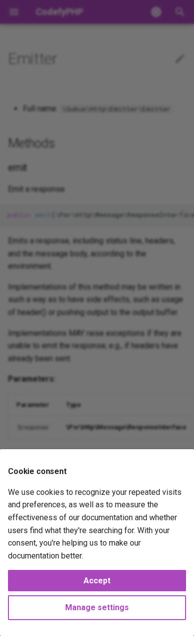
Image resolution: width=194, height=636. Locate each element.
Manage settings (97, 607)
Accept (97, 580)
